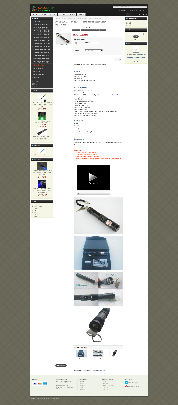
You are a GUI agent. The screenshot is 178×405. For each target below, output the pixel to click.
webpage (102, 370)
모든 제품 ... (35, 86)
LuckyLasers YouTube (133, 386)
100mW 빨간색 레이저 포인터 (41, 43)
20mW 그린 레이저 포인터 (40, 24)
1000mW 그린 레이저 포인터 (41, 40)
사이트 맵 (34, 212)
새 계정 (145, 10)
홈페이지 (35, 14)
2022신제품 (36, 21)
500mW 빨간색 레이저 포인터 (41, 49)
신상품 (44, 14)
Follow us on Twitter (133, 382)
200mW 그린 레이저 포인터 (41, 34)
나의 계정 (72, 14)
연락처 (34, 210)
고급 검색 (136, 39)
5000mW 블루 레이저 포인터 (41, 62)
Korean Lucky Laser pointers (47, 398)
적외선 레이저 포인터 (67, 18)
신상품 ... (34, 83)
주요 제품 (62, 14)
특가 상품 (53, 14)
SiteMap (57, 398)
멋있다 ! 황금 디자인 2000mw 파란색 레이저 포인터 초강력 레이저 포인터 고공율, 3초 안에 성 (42, 190)
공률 (76, 43)
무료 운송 (128, 23)
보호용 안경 (78, 50)
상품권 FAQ (35, 214)
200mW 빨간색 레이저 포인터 (41, 46)
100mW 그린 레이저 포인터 (41, 31)
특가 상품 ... (35, 81)
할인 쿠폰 (34, 216)
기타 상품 (36, 77)
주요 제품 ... (35, 84)
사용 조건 (34, 208)
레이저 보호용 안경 (38, 74)
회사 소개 (128, 25)
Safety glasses (116, 95)
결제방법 (128, 22)
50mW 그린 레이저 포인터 (40, 28)
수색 (128, 30)
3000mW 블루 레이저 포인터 (41, 59)
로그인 (124, 10)
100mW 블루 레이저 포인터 (41, 52)
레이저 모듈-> (37, 71)
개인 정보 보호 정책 (37, 206)
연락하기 (81, 14)
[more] (40, 90)
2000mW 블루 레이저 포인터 (41, 55)
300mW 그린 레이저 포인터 (41, 37)
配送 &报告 (35, 204)
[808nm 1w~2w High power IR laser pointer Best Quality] (93, 180)
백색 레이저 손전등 (38, 68)
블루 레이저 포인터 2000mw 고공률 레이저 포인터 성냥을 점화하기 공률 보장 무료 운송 (42, 172)
